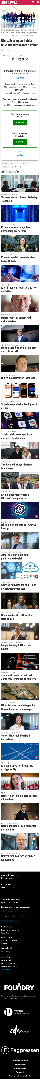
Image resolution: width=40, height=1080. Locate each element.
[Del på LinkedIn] (19, 59)
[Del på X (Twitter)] (16, 59)
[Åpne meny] (33, 2)
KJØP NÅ (20, 122)
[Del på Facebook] (13, 59)
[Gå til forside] (14, 2)
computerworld (22, 163)
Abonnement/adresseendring (13, 911)
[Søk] (37, 2)
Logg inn (20, 77)
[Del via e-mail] (23, 59)
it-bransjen (6, 167)
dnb (20, 167)
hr (15, 167)
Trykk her (5, 969)
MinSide (20, 155)
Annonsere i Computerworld (12, 916)
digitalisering (7, 163)
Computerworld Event (10, 921)
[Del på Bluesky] (26, 59)
